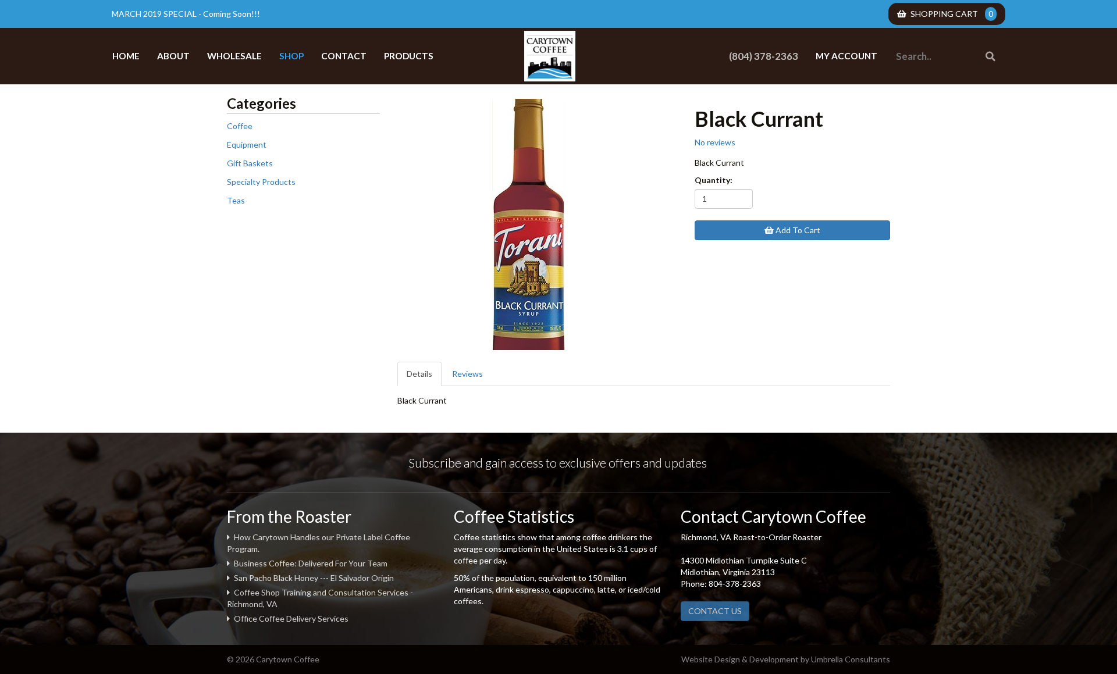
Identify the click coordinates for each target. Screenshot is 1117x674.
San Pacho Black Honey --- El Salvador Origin (314, 578)
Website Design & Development (740, 659)
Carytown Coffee (550, 56)
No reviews (715, 142)
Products (408, 56)
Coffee (239, 126)
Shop (291, 56)
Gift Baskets (250, 163)
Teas (236, 200)
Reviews (467, 374)
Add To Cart (797, 230)
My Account (846, 56)
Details (419, 374)
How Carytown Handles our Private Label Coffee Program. (318, 543)
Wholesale (234, 56)
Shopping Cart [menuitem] (951, 14)
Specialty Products (261, 182)
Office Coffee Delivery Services (291, 618)
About (173, 56)
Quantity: (713, 180)
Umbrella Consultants (850, 659)
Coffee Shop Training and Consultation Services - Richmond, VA (320, 598)
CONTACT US (715, 611)
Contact (344, 56)
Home (126, 56)
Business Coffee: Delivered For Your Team (310, 563)
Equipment (246, 144)
